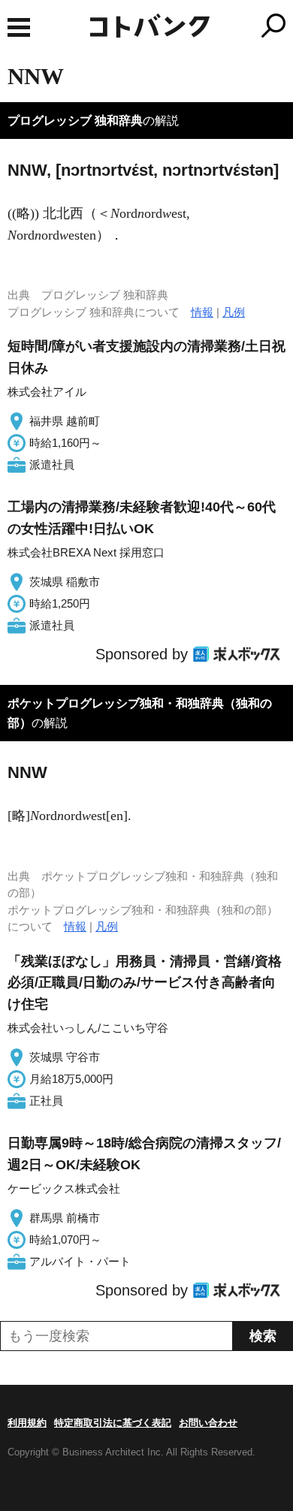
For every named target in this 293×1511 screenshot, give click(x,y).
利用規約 (27, 1422)
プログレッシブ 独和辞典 (75, 120)
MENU (19, 27)
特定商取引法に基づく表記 (112, 1422)
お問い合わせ (208, 1422)
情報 (202, 312)
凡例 (233, 312)
